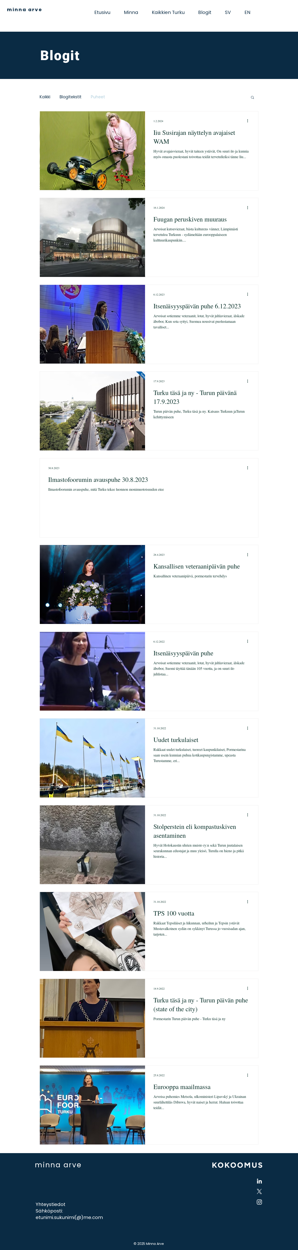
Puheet (98, 97)
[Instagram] (259, 1202)
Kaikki (45, 97)
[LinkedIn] (259, 1181)
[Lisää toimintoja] (249, 121)
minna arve (24, 9)
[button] (252, 97)
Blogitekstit (70, 97)
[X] (259, 1191)
